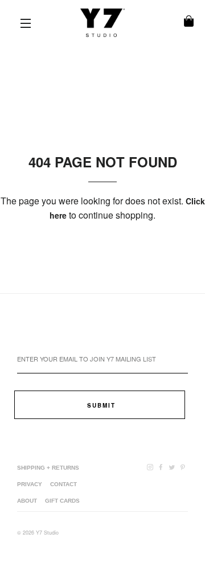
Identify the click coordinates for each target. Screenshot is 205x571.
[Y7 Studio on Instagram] (151, 466)
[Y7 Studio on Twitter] (173, 466)
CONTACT (63, 484)
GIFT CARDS (62, 501)
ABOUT (27, 501)
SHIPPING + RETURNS (48, 468)
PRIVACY (29, 484)
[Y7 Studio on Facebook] (162, 466)
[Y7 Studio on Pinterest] (183, 466)
